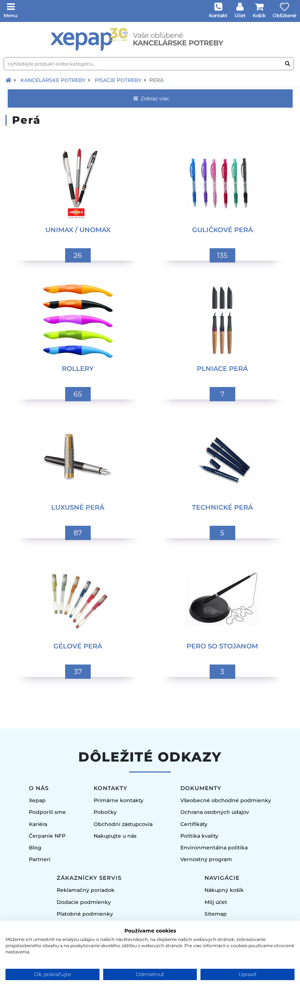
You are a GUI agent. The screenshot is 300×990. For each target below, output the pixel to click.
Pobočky (105, 812)
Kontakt (218, 15)
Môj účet (216, 902)
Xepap (37, 800)
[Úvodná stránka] (150, 39)
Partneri (39, 859)
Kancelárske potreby (53, 80)
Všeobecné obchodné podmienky (225, 800)
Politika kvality (199, 836)
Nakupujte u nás (115, 836)
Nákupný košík (224, 890)
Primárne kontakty (118, 800)
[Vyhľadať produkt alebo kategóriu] (287, 63)
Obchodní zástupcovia (123, 824)
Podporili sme (47, 812)
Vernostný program (206, 859)
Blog (35, 847)
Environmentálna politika (214, 847)
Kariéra (38, 824)
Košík (259, 15)
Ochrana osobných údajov (214, 812)
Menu (11, 15)
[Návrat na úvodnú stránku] (8, 80)
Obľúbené (284, 15)
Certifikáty (193, 824)
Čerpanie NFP (47, 836)
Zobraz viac (154, 98)
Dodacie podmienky (84, 902)
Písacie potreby (118, 80)
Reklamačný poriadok (86, 890)
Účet (240, 15)
